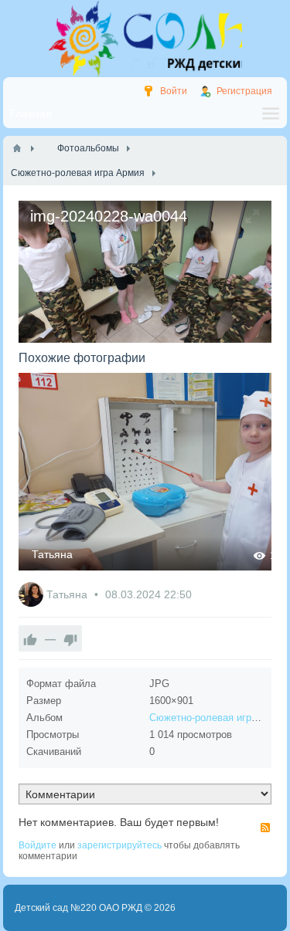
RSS (265, 827)
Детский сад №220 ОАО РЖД (78, 907)
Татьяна (52, 554)
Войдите (37, 845)
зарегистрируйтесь (119, 845)
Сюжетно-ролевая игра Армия (219, 717)
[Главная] (17, 148)
